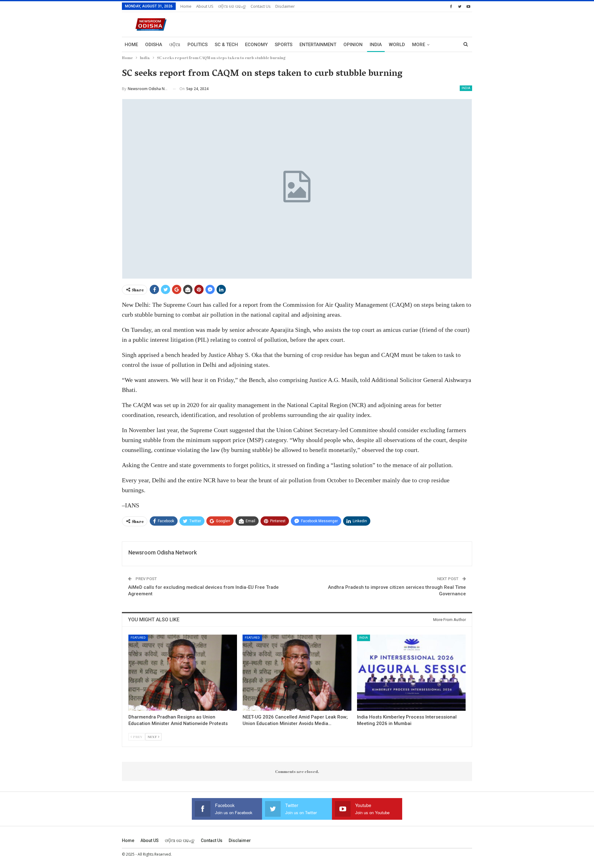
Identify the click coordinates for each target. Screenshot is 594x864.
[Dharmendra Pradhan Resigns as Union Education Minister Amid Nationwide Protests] (182, 673)
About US (204, 6)
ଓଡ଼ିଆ (174, 44)
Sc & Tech (226, 44)
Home (186, 6)
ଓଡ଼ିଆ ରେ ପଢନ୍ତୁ (232, 6)
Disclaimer (285, 6)
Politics (197, 44)
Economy (256, 44)
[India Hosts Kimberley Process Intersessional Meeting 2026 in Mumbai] (411, 673)
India (376, 44)
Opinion (353, 44)
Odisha (153, 44)
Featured (138, 637)
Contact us (261, 6)
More (418, 44)
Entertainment (317, 44)
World (397, 44)
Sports (283, 44)
